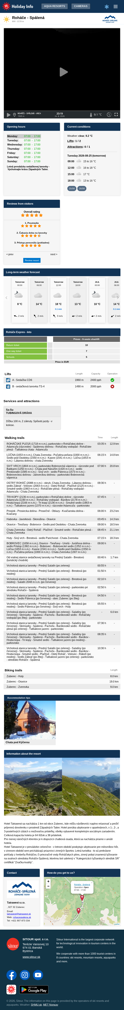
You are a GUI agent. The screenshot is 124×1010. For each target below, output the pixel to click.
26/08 (82, 188)
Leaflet (116, 924)
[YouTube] (38, 975)
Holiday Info (15, 4)
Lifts (70, 141)
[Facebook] (11, 975)
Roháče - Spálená (82, 884)
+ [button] (48, 881)
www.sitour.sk (31, 957)
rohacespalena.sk (22, 917)
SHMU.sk (36, 1004)
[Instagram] (25, 975)
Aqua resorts (54, 6)
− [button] (48, 886)
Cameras (81, 6)
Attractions (75, 146)
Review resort (32, 260)
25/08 (72, 188)
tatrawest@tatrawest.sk (19, 914)
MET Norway (50, 1004)
